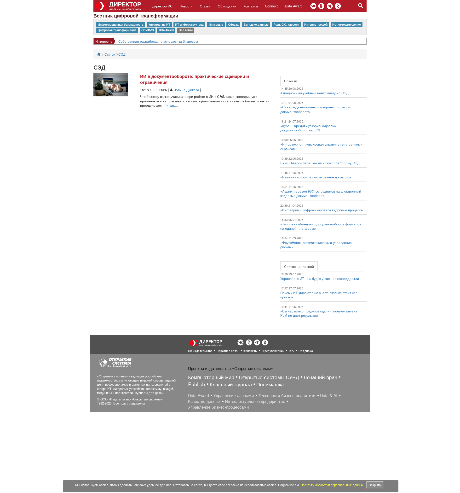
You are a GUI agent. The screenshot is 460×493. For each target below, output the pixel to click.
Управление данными (233, 395)
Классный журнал (231, 384)
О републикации (273, 351)
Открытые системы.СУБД (269, 377)
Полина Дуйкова (186, 89)
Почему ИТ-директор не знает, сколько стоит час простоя (318, 294)
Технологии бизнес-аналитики (287, 395)
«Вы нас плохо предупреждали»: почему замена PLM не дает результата (318, 313)
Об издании (227, 6)
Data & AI (328, 395)
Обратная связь (228, 351)
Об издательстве (200, 351)
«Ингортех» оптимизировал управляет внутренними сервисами (321, 146)
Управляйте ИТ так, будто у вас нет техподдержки (319, 278)
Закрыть (375, 484)
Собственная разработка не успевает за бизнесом (158, 41)
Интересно (103, 41)
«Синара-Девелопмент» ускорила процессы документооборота (315, 109)
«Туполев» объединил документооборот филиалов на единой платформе (320, 226)
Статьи (205, 6)
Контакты (250, 6)
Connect (271, 6)
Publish (196, 384)
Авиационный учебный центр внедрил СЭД (314, 92)
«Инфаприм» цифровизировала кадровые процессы (321, 209)
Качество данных (204, 401)
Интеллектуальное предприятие (255, 401)
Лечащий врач (320, 377)
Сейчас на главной (299, 266)
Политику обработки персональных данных (332, 484)
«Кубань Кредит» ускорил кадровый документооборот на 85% (308, 127)
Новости (186, 6)
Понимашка (270, 384)
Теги (291, 351)
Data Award (294, 6)
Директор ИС (162, 6)
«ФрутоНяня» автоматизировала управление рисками (316, 244)
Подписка (306, 351)
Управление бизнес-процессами (218, 407)
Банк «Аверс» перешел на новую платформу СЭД (319, 162)
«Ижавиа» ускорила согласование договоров (315, 177)
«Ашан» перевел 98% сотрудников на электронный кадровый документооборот (320, 193)
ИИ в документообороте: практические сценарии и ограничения (194, 79)
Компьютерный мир (211, 377)
